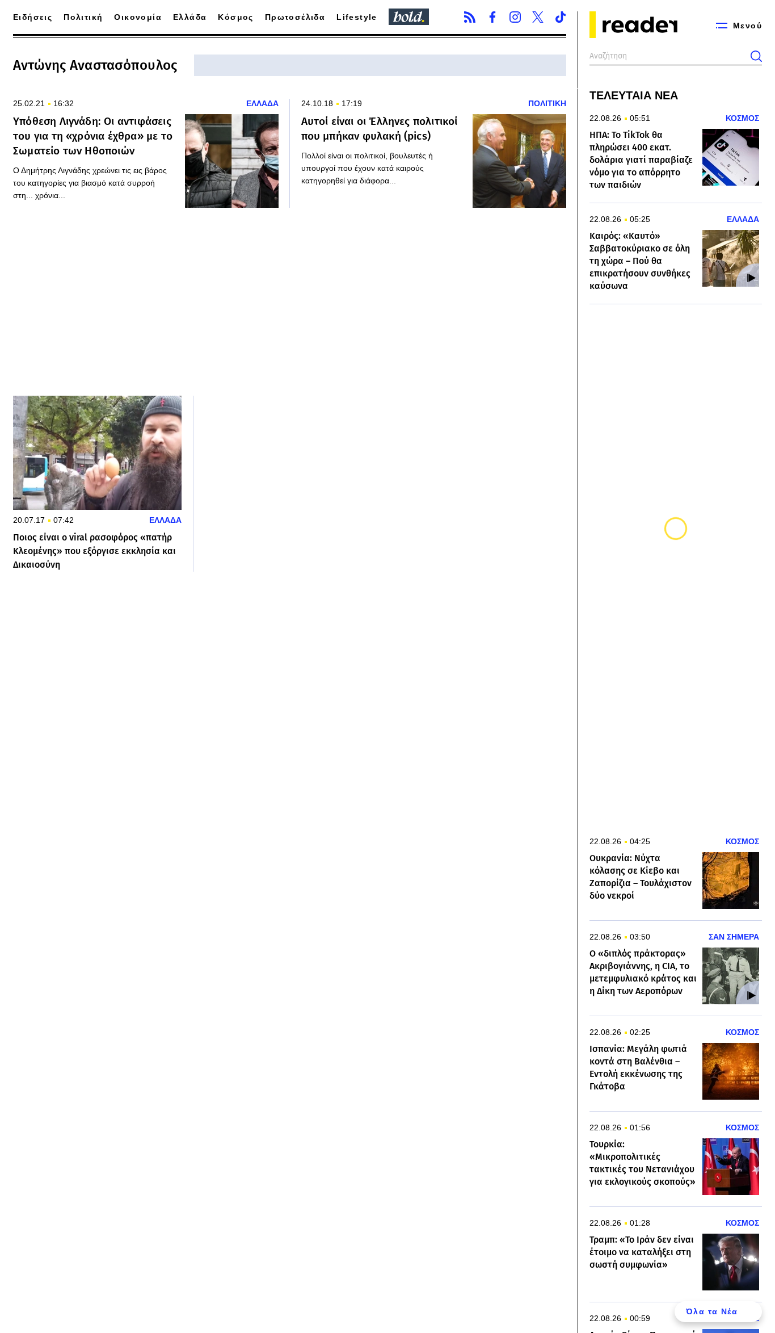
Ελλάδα (190, 17)
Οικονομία (138, 17)
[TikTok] (560, 17)
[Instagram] (515, 17)
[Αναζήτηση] (756, 56)
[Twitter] (538, 17)
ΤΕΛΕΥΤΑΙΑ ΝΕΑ (633, 95)
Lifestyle (356, 17)
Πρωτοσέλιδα (295, 17)
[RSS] (469, 17)
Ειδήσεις (32, 17)
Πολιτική (83, 17)
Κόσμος (235, 17)
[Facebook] (492, 17)
